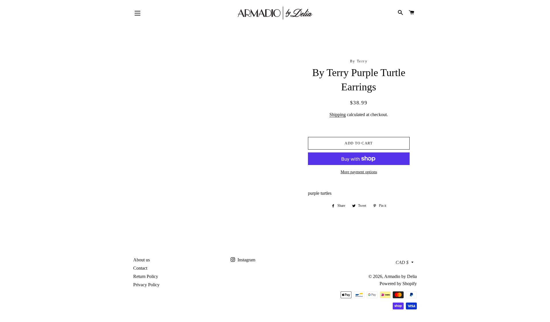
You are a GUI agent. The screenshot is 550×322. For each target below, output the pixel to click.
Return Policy (145, 276)
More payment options (359, 172)
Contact (140, 268)
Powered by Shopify (398, 283)
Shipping (337, 114)
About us (141, 259)
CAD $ (402, 262)
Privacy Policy (146, 284)
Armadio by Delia (400, 276)
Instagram (245, 259)
